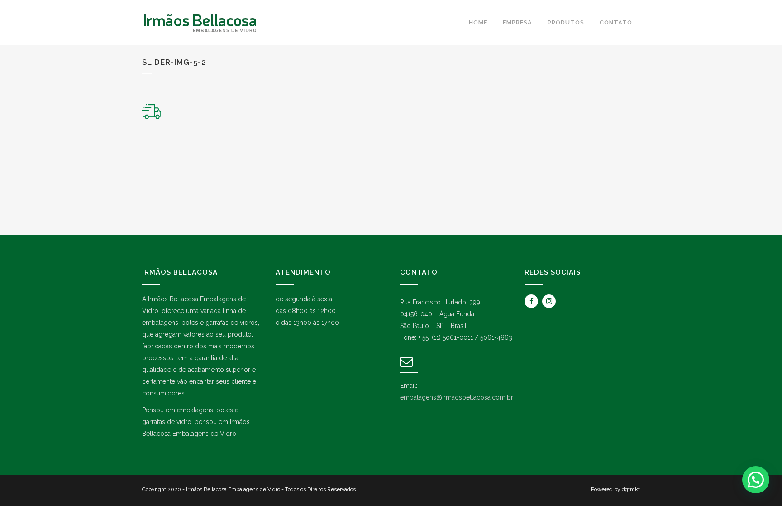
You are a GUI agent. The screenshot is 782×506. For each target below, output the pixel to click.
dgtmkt (631, 489)
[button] (755, 479)
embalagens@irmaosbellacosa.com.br (456, 397)
